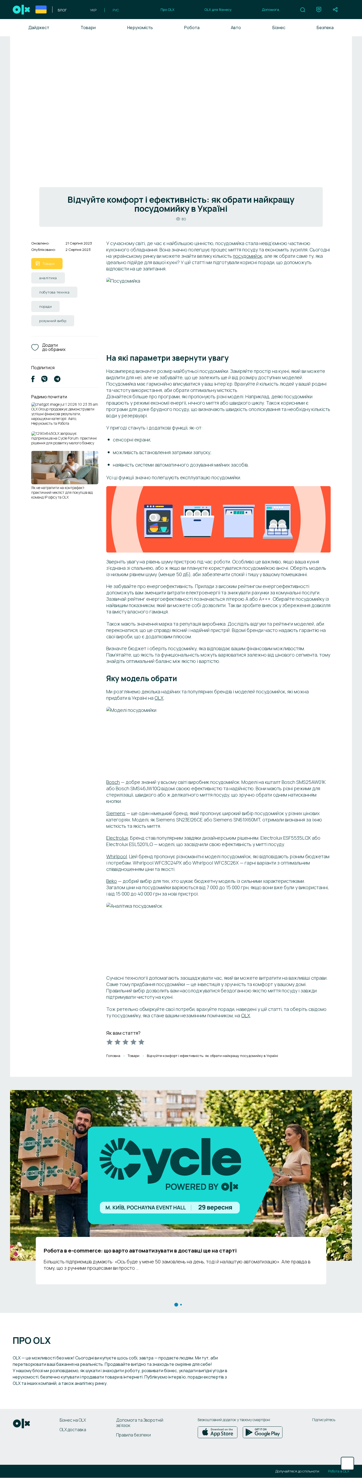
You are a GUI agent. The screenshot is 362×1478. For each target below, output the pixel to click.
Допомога (270, 9)
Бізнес (278, 27)
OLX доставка (73, 1429)
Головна (113, 1055)
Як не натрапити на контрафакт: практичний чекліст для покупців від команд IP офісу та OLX (62, 492)
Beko (111, 881)
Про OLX (167, 9)
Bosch (113, 782)
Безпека (325, 27)
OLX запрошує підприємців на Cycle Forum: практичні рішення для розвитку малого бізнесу (64, 438)
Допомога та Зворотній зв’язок (139, 1422)
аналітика (48, 277)
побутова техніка (54, 292)
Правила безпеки (133, 1435)
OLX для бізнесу (218, 9)
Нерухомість (140, 27)
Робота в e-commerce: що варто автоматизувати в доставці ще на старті (140, 1250)
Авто (236, 27)
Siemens (115, 813)
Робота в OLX (338, 1471)
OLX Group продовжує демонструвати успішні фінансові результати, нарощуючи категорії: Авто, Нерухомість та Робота (62, 416)
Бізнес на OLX (73, 1420)
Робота (192, 27)
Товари (88, 27)
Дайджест (38, 27)
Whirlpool (116, 856)
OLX (159, 698)
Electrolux (117, 838)
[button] (302, 10)
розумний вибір (52, 320)
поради (45, 306)
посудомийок (247, 256)
